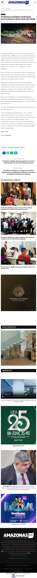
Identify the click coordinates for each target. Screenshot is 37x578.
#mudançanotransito (13, 147)
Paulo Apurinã (6, 486)
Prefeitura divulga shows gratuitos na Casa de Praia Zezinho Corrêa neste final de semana (18, 162)
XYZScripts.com (27, 573)
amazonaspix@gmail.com (21, 558)
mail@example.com (18, 571)
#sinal (22, 147)
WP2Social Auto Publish (11, 573)
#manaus (4, 147)
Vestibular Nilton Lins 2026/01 (18, 524)
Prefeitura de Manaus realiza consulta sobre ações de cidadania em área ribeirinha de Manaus (17, 238)
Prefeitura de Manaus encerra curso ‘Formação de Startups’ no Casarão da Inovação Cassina (16, 208)
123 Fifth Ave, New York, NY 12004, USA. (12, 568)
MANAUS (3, 14)
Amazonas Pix (6, 370)
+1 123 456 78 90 (28, 568)
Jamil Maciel (6, 21)
